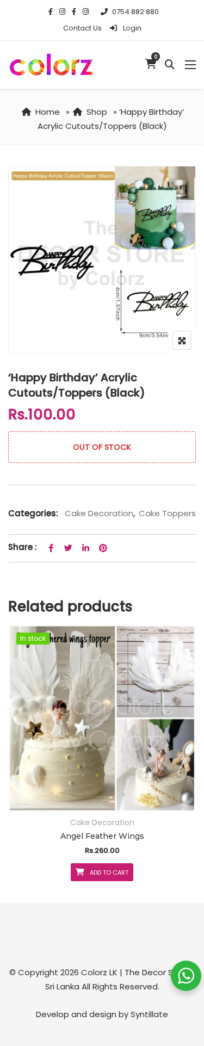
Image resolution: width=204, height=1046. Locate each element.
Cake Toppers (167, 513)
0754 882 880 (135, 12)
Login (131, 28)
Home (47, 111)
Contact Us (82, 28)
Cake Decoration (99, 513)
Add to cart (109, 872)
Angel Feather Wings (102, 836)
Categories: (33, 513)
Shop (96, 111)
